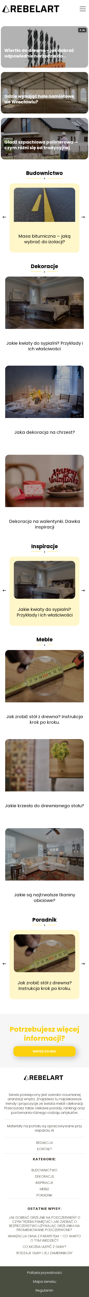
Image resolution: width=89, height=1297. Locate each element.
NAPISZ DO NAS (44, 1051)
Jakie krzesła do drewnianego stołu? (44, 806)
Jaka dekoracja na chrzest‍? (44, 432)
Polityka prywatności (44, 1272)
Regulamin (44, 1290)
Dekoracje (44, 266)
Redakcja (44, 1142)
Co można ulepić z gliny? (44, 1246)
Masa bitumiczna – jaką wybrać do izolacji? (44, 239)
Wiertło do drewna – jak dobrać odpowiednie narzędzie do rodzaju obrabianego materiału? (41, 53)
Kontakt (44, 1148)
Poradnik (44, 919)
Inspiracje (44, 546)
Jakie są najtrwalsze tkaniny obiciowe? (44, 897)
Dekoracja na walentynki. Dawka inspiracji (44, 524)
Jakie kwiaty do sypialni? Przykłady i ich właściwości (44, 346)
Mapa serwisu (44, 1281)
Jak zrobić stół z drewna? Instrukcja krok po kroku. (44, 719)
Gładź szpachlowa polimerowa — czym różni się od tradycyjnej (41, 145)
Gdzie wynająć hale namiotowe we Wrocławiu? (39, 99)
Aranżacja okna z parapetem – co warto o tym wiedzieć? (44, 1238)
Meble (45, 639)
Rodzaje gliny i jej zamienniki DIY (44, 1253)
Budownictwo (44, 173)
